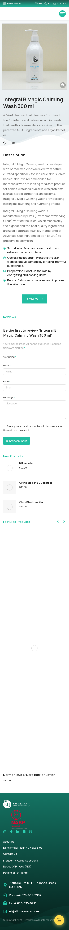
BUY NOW (32, 299)
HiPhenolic (26, 463)
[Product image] (9, 468)
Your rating (9, 356)
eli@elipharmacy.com (24, 911)
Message (9, 397)
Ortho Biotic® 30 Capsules (35, 483)
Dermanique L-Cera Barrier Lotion (29, 775)
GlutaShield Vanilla (31, 502)
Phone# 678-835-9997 (25, 895)
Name (7, 365)
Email (6, 381)
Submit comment (16, 441)
